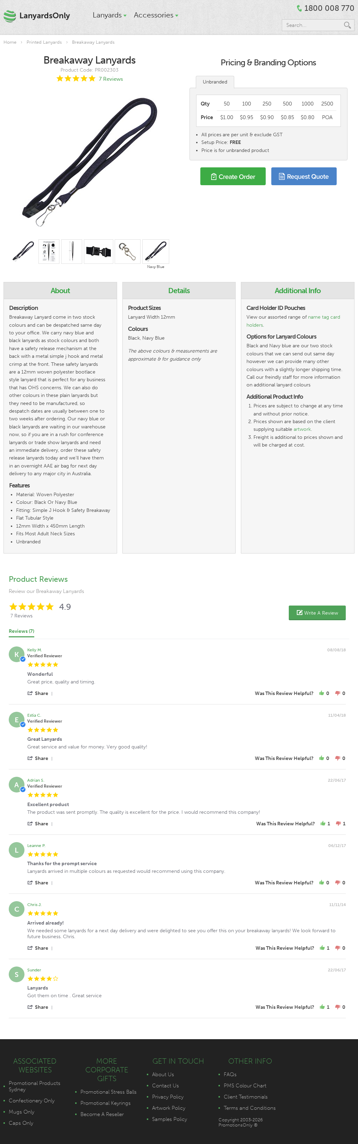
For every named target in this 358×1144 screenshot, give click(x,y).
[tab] (21, 632)
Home (9, 42)
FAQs (230, 1074)
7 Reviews (111, 79)
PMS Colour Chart (245, 1086)
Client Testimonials (246, 1097)
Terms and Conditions (250, 1108)
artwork (302, 429)
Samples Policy (169, 1119)
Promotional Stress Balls (108, 1092)
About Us (163, 1074)
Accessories (153, 14)
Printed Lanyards (44, 42)
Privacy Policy (168, 1097)
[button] (317, 613)
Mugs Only (21, 1112)
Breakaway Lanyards (93, 42)
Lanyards (107, 14)
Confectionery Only (32, 1101)
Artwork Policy (168, 1108)
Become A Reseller (102, 1114)
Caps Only (21, 1123)
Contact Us (165, 1086)
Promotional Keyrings (105, 1103)
